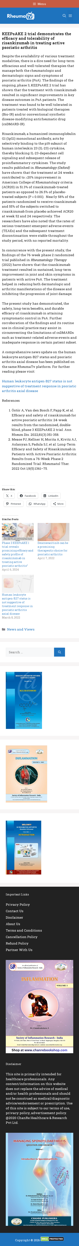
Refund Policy (17, 943)
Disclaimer (14, 917)
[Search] (59, 652)
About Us (13, 924)
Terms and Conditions (24, 930)
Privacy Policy (18, 904)
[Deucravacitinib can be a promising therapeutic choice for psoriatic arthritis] (53, 532)
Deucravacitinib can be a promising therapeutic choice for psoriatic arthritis (53, 548)
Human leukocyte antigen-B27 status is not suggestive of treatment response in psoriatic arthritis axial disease (39, 386)
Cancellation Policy (22, 937)
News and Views (21, 629)
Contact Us (14, 911)
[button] (64, 16)
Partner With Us (19, 950)
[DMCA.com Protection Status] (52, 1240)
